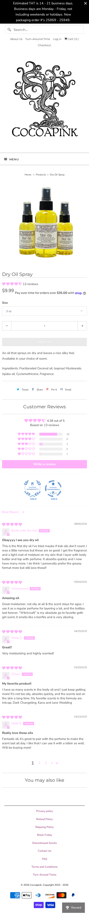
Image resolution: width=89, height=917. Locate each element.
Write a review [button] (44, 464)
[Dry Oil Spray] (44, 223)
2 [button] (39, 763)
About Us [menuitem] (16, 39)
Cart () (73, 39)
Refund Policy (44, 819)
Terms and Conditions (44, 867)
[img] (12, 524)
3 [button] (46, 763)
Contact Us (44, 851)
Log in (57, 39)
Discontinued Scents (44, 843)
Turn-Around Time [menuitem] (37, 39)
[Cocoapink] (44, 102)
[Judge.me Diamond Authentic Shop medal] (32, 488)
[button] (12, 284)
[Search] (9, 29)
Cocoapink (36, 885)
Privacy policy (44, 811)
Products (41, 174)
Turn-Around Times (44, 875)
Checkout (44, 45)
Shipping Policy (44, 827)
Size (5, 303)
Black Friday (44, 835)
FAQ (44, 859)
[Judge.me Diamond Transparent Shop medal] (53, 488)
